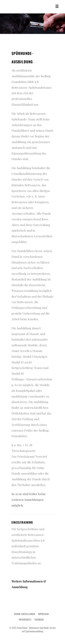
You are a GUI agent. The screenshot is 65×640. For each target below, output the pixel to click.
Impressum (43, 614)
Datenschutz (25, 619)
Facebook (39, 619)
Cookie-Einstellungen (24, 614)
